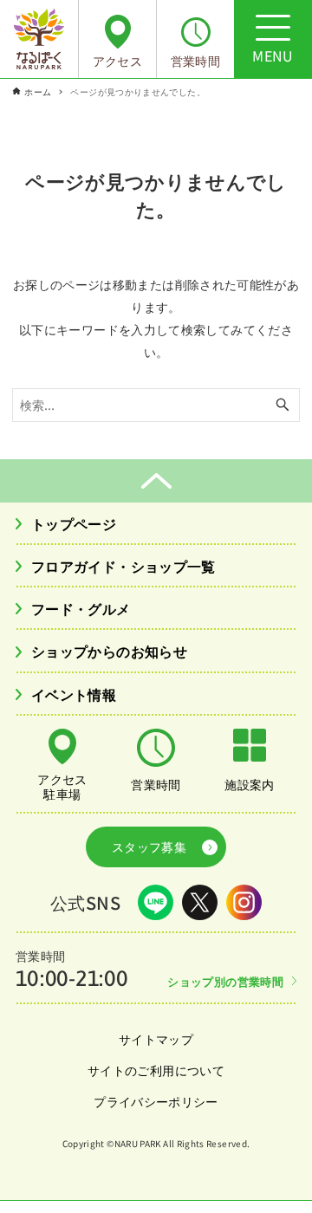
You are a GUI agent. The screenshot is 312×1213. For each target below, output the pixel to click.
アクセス (117, 60)
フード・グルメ (81, 608)
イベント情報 (73, 694)
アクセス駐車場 (62, 785)
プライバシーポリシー (156, 1101)
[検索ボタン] (282, 405)
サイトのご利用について (156, 1070)
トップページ (73, 523)
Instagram (244, 902)
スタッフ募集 (149, 846)
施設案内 (249, 784)
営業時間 (195, 60)
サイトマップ (156, 1039)
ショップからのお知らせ (109, 650)
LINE (155, 902)
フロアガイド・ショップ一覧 (123, 565)
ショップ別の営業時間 (225, 981)
